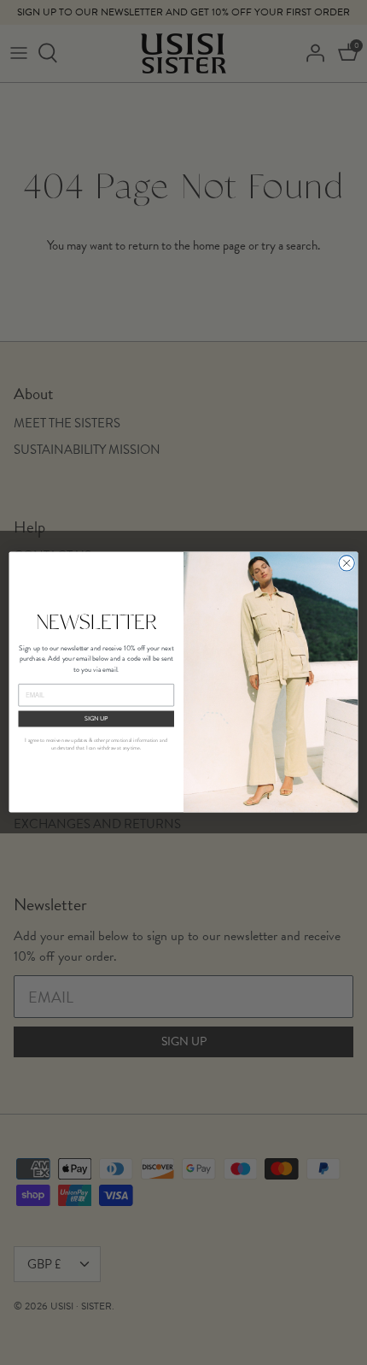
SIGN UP (96, 718)
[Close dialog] (346, 563)
